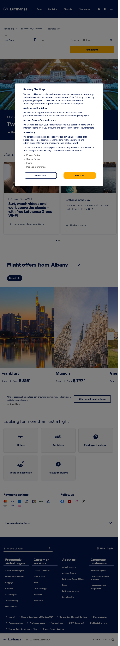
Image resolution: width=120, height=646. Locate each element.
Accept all (79, 175)
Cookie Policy (33, 159)
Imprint (29, 163)
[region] (59, 135)
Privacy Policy (33, 155)
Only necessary (41, 175)
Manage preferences (36, 167)
